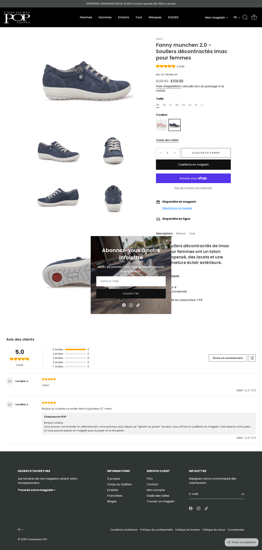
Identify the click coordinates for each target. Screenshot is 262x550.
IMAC (159, 39)
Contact (152, 484)
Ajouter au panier (206, 153)
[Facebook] (124, 305)
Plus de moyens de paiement (193, 188)
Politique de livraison (187, 530)
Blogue (112, 501)
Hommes (105, 17)
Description (164, 233)
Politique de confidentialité (156, 530)
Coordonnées (236, 530)
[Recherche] (245, 17)
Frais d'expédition (168, 86)
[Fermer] (167, 241)
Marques (155, 17)
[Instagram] (131, 305)
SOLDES (173, 17)
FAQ (150, 479)
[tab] (166, 233)
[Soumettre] (242, 494)
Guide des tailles (167, 140)
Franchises (114, 496)
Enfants (123, 17)
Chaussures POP (37, 539)
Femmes (86, 17)
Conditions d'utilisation (124, 530)
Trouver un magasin (160, 501)
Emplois (112, 490)
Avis (192, 233)
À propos (113, 479)
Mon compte (156, 490)
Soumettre (131, 293)
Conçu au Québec (119, 484)
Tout (138, 17)
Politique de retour (214, 530)
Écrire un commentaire (228, 358)
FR (235, 17)
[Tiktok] (138, 305)
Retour (181, 233)
